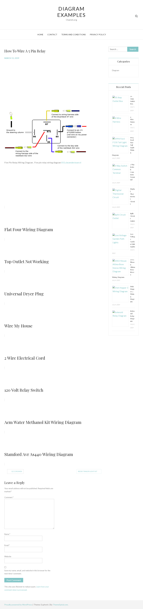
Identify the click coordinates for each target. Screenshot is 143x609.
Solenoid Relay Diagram (132, 316)
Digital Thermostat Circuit (132, 196)
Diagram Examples (71, 12)
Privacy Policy (98, 34)
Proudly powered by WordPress (18, 604)
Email (7, 545)
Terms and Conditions (73, 34)
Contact (52, 34)
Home (40, 34)
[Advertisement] (54, 81)
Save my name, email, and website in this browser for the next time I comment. (27, 572)
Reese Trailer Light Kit (87, 471)
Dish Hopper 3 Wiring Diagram (132, 294)
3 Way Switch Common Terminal (132, 172)
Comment (9, 497)
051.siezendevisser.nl (71, 162)
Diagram (115, 70)
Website (7, 556)
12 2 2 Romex (16, 471)
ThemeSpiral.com (60, 604)
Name (7, 534)
